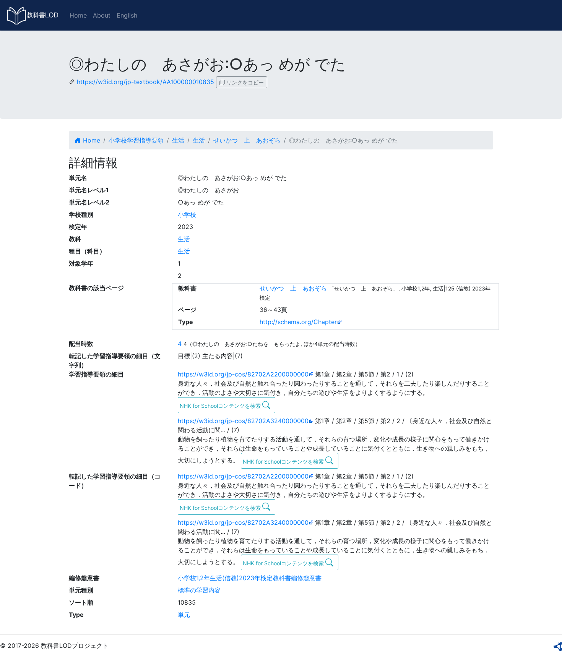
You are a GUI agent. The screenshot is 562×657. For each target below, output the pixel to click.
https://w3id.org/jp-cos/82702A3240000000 (243, 421)
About (101, 15)
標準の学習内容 (199, 590)
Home (78, 15)
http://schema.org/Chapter (298, 322)
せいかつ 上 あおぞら (247, 140)
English (127, 15)
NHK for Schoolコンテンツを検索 (221, 405)
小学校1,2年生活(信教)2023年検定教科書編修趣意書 (250, 578)
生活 (178, 140)
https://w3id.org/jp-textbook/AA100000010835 (145, 82)
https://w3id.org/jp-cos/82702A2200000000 (243, 374)
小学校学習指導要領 (136, 140)
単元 (184, 614)
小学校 (187, 214)
